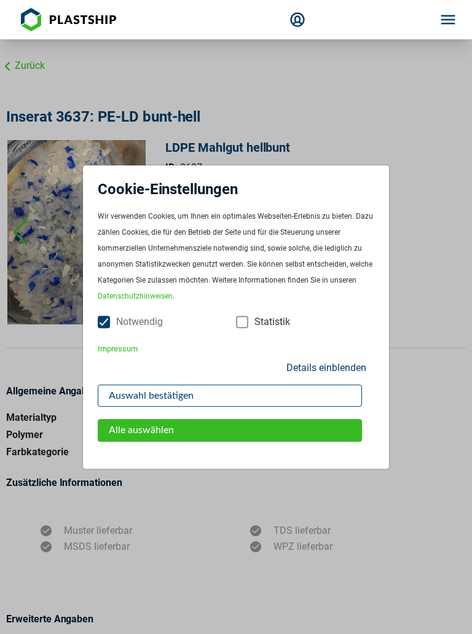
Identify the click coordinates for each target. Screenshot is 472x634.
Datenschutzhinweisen (135, 296)
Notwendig (139, 322)
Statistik (272, 322)
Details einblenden (326, 368)
